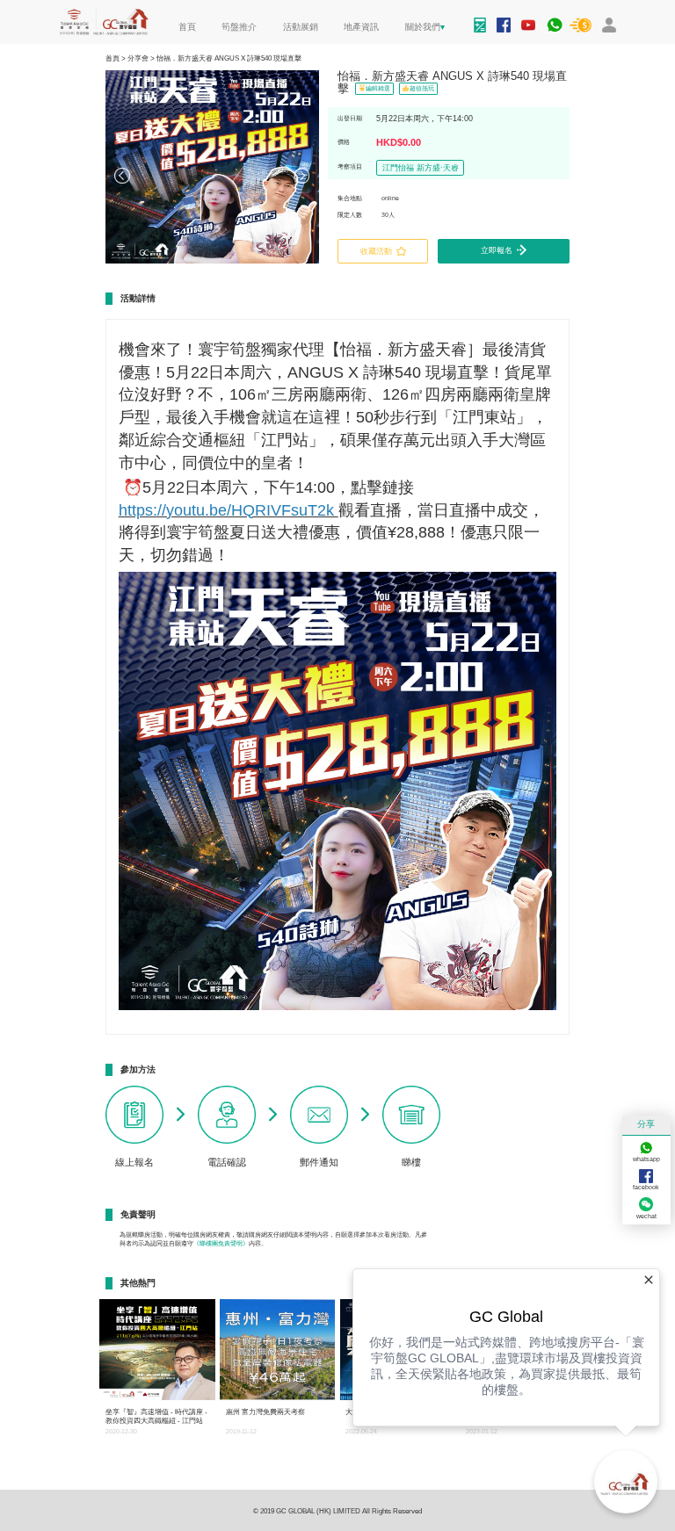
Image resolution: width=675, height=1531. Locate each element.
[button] (123, 174)
